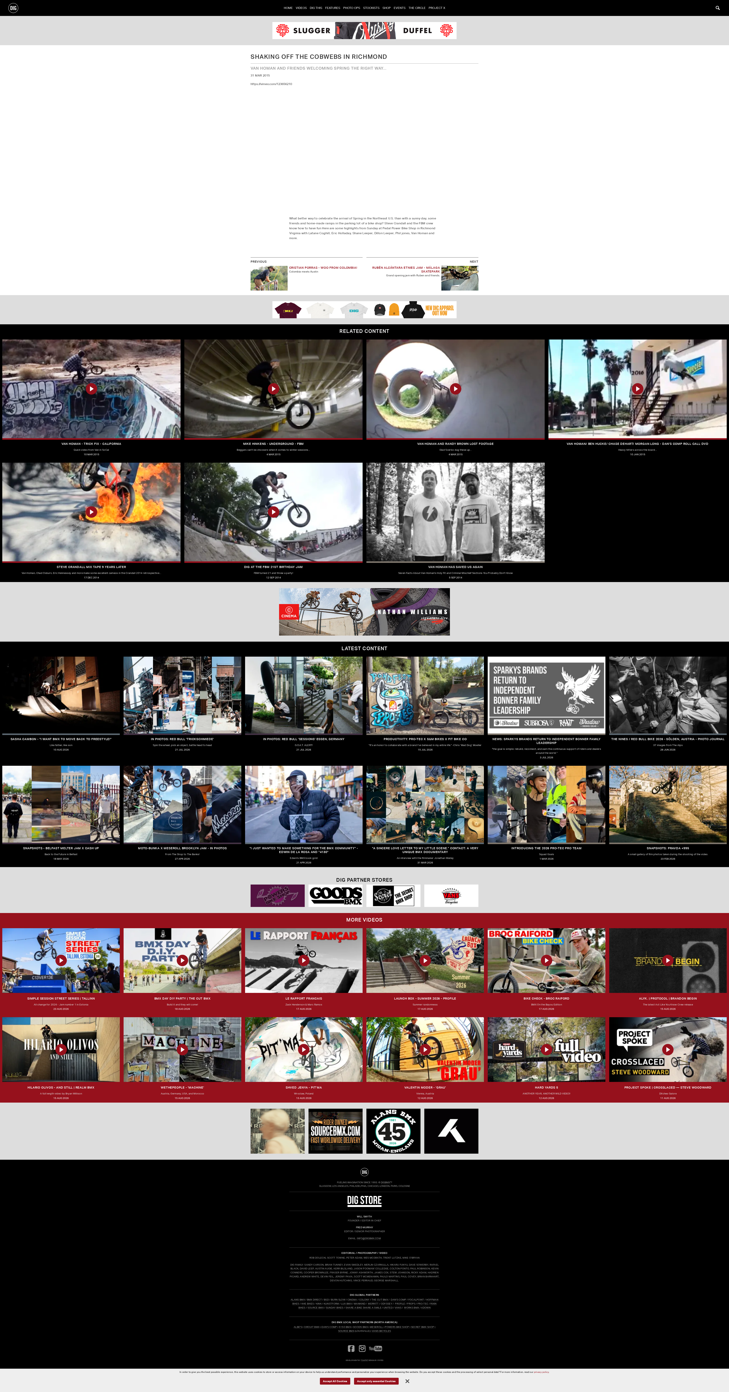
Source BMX (346, 1331)
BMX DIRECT (314, 1299)
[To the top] (364, 1172)
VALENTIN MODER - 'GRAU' (425, 1087)
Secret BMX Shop (422, 1327)
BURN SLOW (338, 1299)
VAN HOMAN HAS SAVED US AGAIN (455, 567)
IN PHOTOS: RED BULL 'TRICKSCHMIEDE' (182, 739)
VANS (398, 1307)
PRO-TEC (422, 1303)
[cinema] (364, 612)
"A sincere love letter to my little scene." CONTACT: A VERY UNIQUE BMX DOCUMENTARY (425, 850)
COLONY (364, 1299)
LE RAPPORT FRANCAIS (304, 998)
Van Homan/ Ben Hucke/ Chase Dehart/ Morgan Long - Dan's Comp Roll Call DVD (637, 444)
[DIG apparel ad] (364, 309)
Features (332, 8)
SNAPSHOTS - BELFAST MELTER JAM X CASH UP (61, 848)
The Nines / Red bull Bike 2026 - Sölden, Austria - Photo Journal (668, 739)
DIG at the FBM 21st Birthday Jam (273, 567)
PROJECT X (437, 8)
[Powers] (278, 896)
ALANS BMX (298, 1299)
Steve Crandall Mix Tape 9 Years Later (91, 567)
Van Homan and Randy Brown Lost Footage (455, 444)
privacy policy (541, 1372)
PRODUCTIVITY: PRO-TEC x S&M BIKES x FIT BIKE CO (425, 739)
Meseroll (376, 1327)
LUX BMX (346, 1303)
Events (400, 8)
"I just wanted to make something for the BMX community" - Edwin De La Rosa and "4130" (304, 850)
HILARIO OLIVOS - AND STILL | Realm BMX (61, 1087)
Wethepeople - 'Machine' (182, 1087)
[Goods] (335, 896)
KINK (319, 1303)
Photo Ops (351, 8)
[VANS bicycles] (451, 896)
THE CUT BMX (380, 1299)
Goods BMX (360, 1327)
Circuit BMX (312, 1327)
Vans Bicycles (381, 1331)
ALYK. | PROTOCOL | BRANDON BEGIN (668, 998)
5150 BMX (345, 1327)
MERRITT (373, 1303)
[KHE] (451, 1131)
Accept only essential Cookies (376, 1381)
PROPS (411, 1303)
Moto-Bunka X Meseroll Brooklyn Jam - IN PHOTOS (182, 848)
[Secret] (393, 896)
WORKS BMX (412, 1307)
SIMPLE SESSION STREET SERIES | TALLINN (61, 998)
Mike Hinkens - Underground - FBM (273, 444)
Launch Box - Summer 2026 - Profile (425, 998)
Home (288, 8)
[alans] (393, 1131)
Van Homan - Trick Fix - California (91, 444)
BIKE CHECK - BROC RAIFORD (547, 998)
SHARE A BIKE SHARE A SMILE (363, 1307)
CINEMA (352, 1299)
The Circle (417, 8)
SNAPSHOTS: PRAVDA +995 (668, 848)
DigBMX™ (386, 1182)
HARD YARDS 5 (546, 1087)
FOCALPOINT (416, 1299)
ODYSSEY (386, 1303)
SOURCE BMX (316, 1307)
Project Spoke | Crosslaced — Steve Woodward (668, 1087)
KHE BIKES (307, 1303)
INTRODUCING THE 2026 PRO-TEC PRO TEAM (546, 848)
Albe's (298, 1327)
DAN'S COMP (398, 1299)
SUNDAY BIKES (334, 1307)
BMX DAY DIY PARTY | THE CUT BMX (182, 998)
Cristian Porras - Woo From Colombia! (323, 267)
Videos (301, 8)
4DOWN (426, 1307)
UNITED (388, 1307)
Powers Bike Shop (397, 1327)
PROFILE (400, 1303)
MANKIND (359, 1303)
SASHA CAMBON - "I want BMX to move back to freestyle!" (61, 739)
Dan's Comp (329, 1327)
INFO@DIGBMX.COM (369, 1238)
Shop (387, 8)
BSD (326, 1299)
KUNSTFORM (331, 1303)
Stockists (371, 8)
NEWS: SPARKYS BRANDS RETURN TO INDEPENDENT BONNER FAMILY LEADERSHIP (546, 741)
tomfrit (364, 1360)
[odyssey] (364, 30)
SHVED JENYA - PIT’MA (304, 1087)
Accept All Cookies (335, 1381)
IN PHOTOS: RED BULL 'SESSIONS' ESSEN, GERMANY (304, 739)
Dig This (316, 8)
